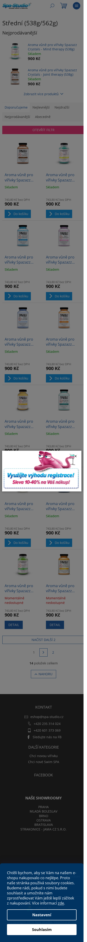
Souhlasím (42, 929)
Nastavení (41, 914)
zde (61, 903)
